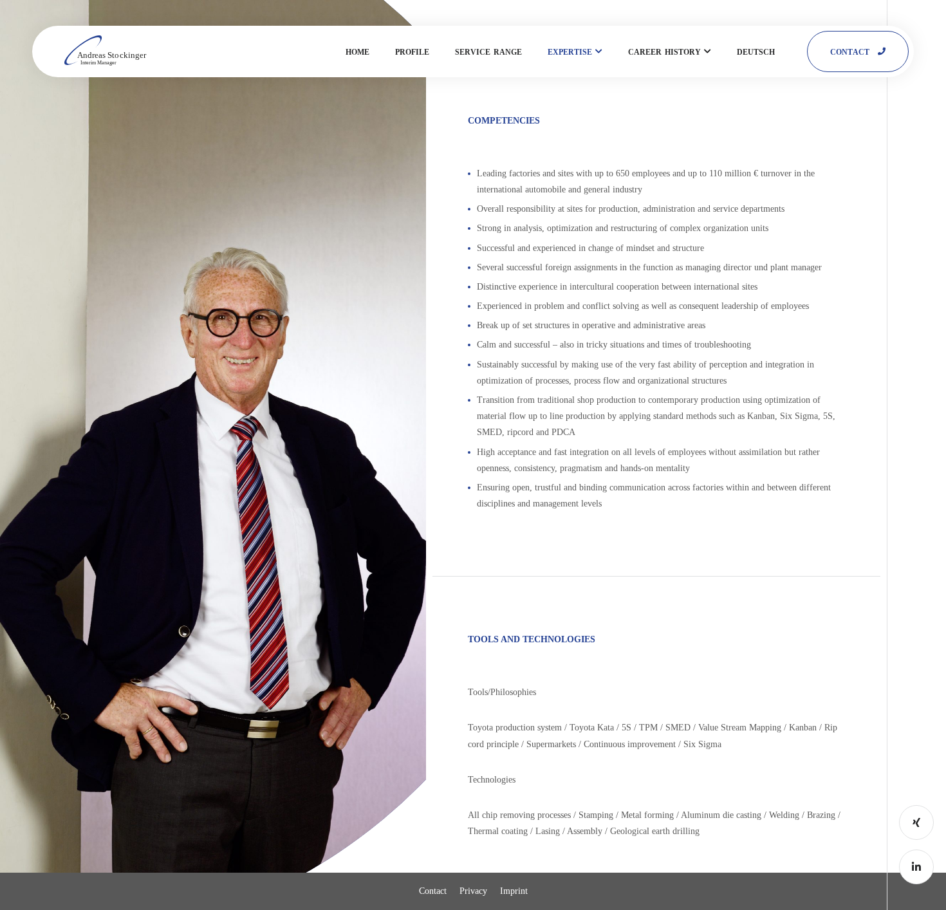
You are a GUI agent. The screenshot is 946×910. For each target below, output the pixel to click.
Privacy (473, 891)
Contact (433, 891)
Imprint (514, 891)
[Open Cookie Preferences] (28, 894)
